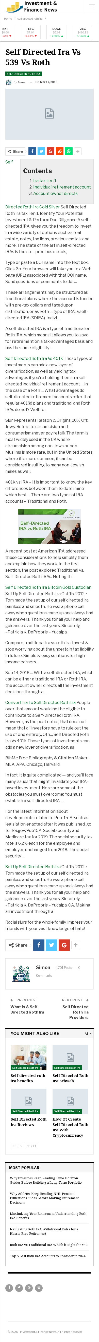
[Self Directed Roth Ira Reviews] (28, 1101)
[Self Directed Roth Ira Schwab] (70, 1057)
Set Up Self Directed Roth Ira (33, 866)
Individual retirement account (62, 187)
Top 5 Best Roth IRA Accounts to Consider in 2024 (47, 1256)
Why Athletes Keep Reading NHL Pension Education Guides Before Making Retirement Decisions (44, 1198)
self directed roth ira (23, 73)
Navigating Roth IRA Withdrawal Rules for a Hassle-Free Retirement (44, 1231)
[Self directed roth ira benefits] (28, 1057)
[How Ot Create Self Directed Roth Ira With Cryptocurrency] (70, 1101)
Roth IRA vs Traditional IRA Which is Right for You (49, 1244)
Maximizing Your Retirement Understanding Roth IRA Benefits (48, 1215)
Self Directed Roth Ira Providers (75, 1012)
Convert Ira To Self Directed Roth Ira (40, 702)
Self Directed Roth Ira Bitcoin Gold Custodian (48, 587)
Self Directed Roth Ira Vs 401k (34, 358)
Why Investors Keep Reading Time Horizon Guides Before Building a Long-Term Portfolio (46, 1180)
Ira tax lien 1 (44, 180)
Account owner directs (55, 193)
